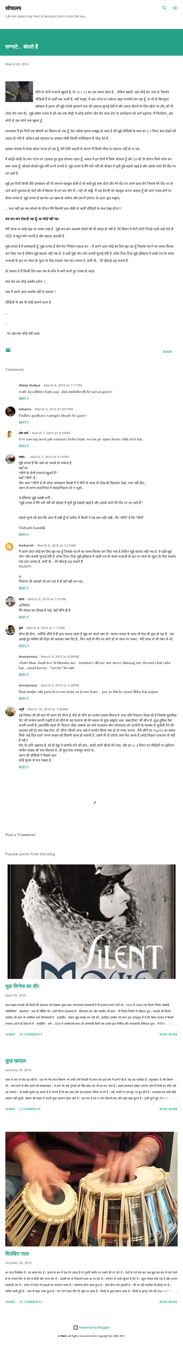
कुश (21, 628)
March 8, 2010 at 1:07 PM (47, 599)
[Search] (164, 8)
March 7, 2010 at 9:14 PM (50, 457)
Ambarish (26, 545)
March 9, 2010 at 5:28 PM (60, 685)
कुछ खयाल (15, 1060)
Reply (24, 398)
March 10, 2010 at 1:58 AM (48, 709)
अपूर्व (21, 709)
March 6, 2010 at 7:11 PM (63, 385)
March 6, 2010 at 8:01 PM (54, 409)
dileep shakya (29, 385)
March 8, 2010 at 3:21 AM (56, 545)
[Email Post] (8, 351)
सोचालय (13, 8)
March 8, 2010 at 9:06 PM (60, 656)
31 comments (30, 1302)
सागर (21, 599)
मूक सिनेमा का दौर (22, 986)
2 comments (29, 1109)
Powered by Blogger (94, 1327)
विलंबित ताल (17, 1253)
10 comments (30, 1034)
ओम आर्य (23, 433)
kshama (25, 409)
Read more (169, 1034)
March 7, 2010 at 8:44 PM (51, 433)
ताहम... (23, 457)
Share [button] (167, 351)
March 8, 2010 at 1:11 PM (46, 628)
